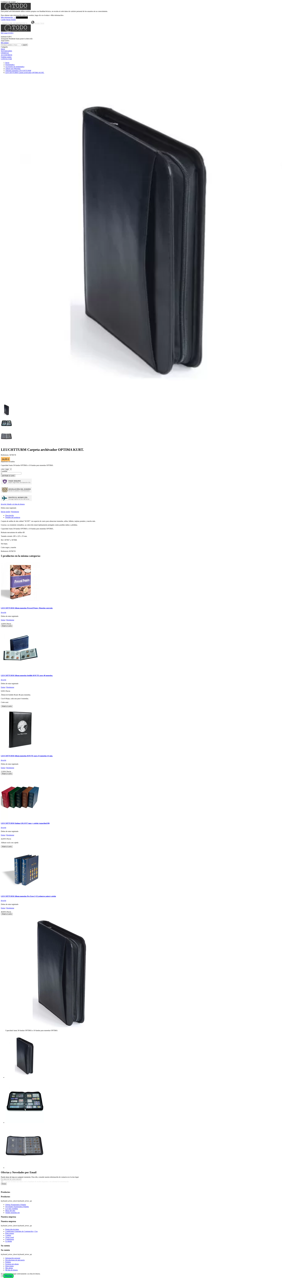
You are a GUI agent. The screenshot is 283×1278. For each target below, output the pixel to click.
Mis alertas (9, 1268)
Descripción (9, 515)
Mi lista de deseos (11, 1270)
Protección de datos (12, 1229)
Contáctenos (9, 1239)
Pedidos (8, 1262)
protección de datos (152, 1188)
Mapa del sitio (10, 1211)
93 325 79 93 (39, 23)
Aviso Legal (9, 1237)
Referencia (5, 551)
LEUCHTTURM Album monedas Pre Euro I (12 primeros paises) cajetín (28, 896)
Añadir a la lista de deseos (13, 504)
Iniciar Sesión (11, 20)
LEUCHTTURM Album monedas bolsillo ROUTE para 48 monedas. (27, 675)
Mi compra (5, 43)
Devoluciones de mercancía (15, 1260)
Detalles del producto (12, 517)
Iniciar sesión (5, 512)
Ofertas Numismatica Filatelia (15, 1205)
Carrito (3, 20)
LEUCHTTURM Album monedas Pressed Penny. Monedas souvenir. (27, 608)
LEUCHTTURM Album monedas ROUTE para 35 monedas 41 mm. (27, 756)
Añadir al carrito (8, 476)
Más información (8, 17)
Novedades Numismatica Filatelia (17, 1207)
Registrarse (15, 512)
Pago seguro (9, 1233)
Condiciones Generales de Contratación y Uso (21, 1231)
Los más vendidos (11, 1209)
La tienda (8, 1241)
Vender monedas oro (12, 1213)
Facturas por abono (12, 1264)
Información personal (12, 1258)
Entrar (3, 620)
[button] (141, 33)
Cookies (8, 1235)
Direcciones (9, 1266)
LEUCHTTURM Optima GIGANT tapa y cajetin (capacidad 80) (25, 823)
